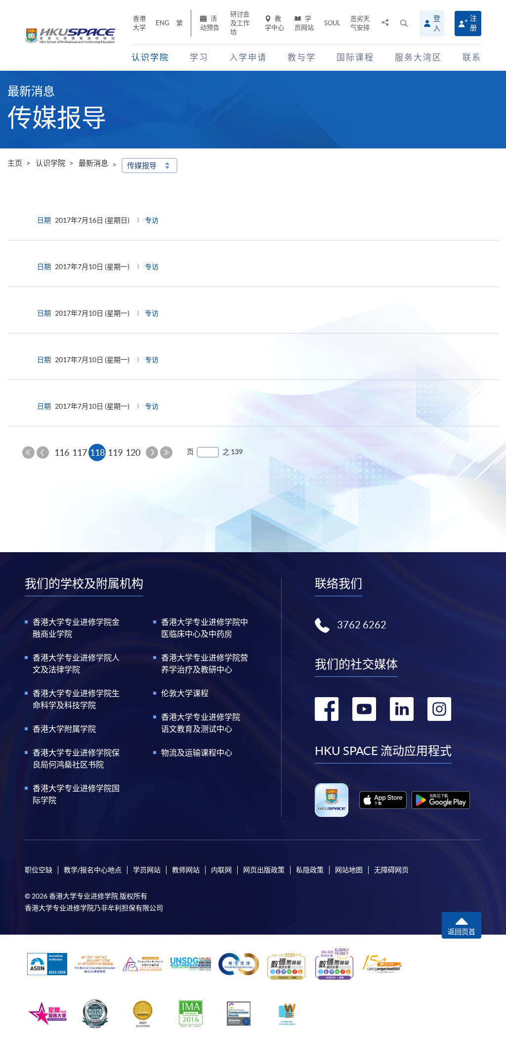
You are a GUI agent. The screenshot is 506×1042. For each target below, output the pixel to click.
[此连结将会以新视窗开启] (382, 799)
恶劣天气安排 (360, 23)
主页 (14, 163)
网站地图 (349, 870)
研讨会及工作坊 (240, 23)
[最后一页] (166, 452)
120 (133, 452)
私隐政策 (310, 870)
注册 (473, 23)
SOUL (332, 23)
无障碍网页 (391, 870)
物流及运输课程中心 (196, 752)
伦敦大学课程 (185, 693)
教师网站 (186, 870)
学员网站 (304, 23)
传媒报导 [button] (142, 165)
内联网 (221, 870)
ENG (162, 23)
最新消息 (93, 163)
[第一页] (28, 452)
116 (61, 452)
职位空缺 (38, 870)
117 (79, 452)
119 (115, 452)
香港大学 (139, 23)
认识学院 (50, 163)
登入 (436, 23)
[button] (404, 23)
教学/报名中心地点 (93, 870)
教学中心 (274, 23)
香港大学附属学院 (64, 728)
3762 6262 (361, 624)
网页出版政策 (264, 870)
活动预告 (209, 23)
